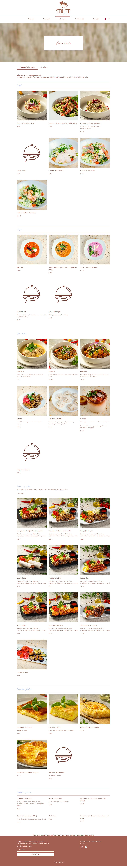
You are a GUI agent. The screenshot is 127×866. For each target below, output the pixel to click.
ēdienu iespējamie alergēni (58, 835)
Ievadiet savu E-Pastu (24, 846)
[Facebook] (86, 847)
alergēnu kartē (88, 835)
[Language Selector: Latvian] (107, 19)
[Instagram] (81, 847)
